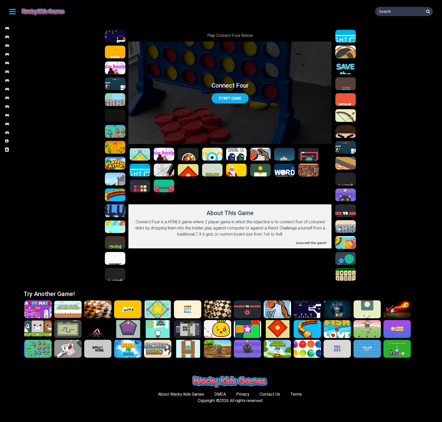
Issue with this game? (311, 243)
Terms (296, 394)
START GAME (230, 98)
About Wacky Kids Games (181, 394)
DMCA (220, 394)
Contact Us (270, 394)
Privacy (242, 394)
